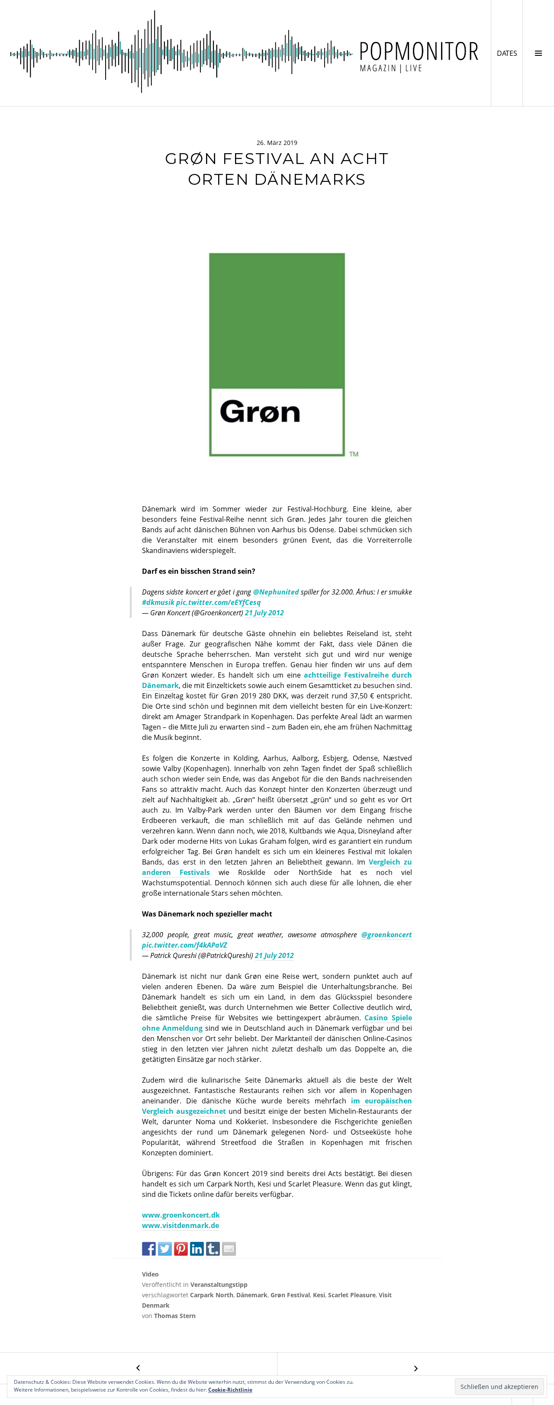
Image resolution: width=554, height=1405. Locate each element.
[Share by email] (229, 1249)
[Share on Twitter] (165, 1249)
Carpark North (211, 1295)
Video (150, 1274)
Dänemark (251, 1295)
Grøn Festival (290, 1295)
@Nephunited (276, 592)
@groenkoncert (386, 934)
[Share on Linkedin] (197, 1249)
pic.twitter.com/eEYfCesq (218, 602)
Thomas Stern (175, 1316)
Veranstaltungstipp (219, 1284)
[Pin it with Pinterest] (181, 1249)
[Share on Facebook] (149, 1249)
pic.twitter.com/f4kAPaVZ (184, 945)
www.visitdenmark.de (180, 1225)
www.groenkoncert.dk (181, 1215)
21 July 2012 (264, 612)
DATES (509, 53)
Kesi (319, 1295)
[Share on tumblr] (213, 1249)
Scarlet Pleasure (352, 1295)
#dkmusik (158, 602)
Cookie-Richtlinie (230, 1389)
